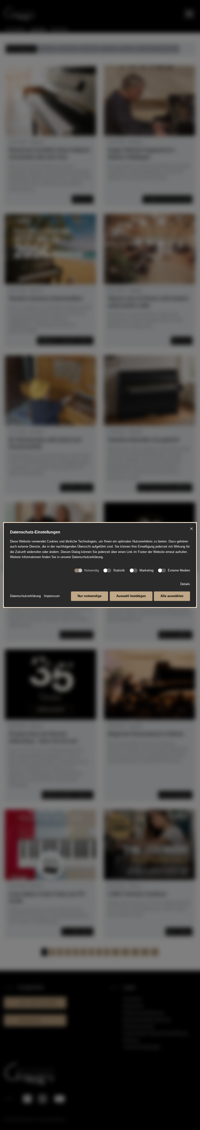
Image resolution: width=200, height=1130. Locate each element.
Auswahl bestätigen (131, 596)
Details (185, 584)
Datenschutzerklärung (25, 596)
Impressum (52, 596)
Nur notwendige (89, 596)
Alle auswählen (171, 596)
